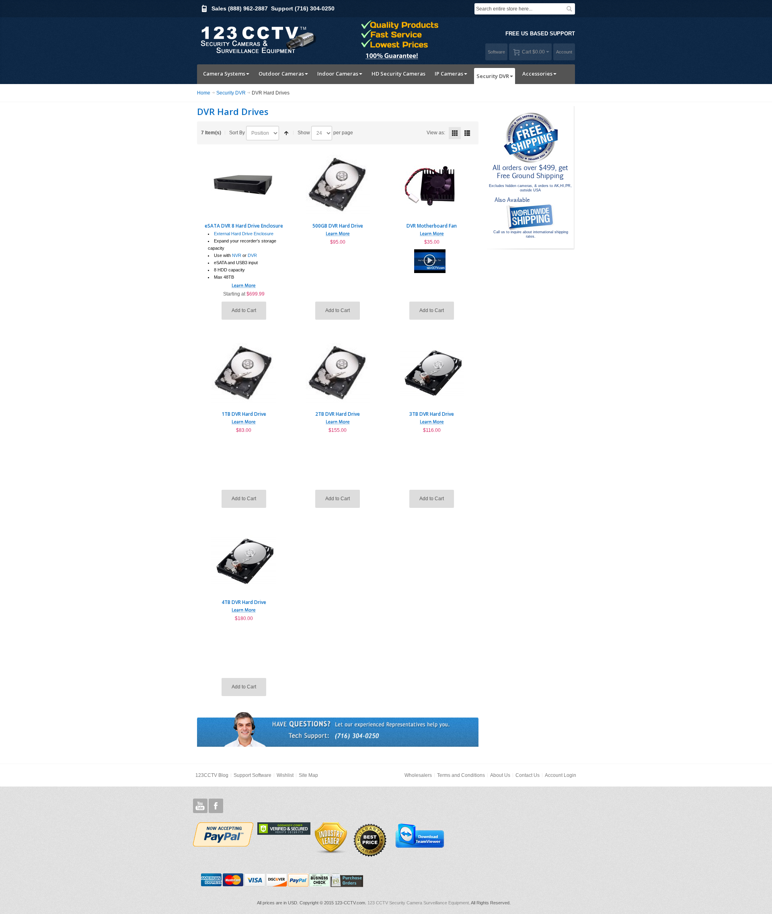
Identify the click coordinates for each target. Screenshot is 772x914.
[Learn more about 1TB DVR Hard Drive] (243, 420)
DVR (252, 255)
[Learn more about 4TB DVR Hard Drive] (243, 609)
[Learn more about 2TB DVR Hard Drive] (337, 420)
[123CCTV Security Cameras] (257, 39)
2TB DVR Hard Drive (337, 414)
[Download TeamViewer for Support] (419, 835)
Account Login (560, 775)
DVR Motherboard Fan (432, 225)
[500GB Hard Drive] (338, 184)
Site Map (308, 775)
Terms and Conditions (461, 775)
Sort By (237, 133)
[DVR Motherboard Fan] (432, 184)
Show (304, 133)
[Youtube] (200, 806)
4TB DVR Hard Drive (244, 602)
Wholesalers (418, 775)
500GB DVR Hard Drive (337, 225)
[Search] (569, 8)
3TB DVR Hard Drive (431, 414)
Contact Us (527, 775)
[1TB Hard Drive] (243, 373)
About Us (500, 775)
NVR (236, 255)
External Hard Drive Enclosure (243, 233)
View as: (436, 133)
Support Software (252, 775)
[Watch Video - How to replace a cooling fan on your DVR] (430, 253)
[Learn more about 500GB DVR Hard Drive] (337, 232)
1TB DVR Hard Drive (244, 414)
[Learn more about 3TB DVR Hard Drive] (432, 420)
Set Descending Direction (286, 133)
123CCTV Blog (211, 775)
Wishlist (285, 775)
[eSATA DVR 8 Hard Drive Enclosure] (243, 184)
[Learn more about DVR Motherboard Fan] (432, 232)
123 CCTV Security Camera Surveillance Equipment (418, 902)
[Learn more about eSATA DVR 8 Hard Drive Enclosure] (243, 284)
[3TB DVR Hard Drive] (432, 373)
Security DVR (231, 93)
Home (203, 93)
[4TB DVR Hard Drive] (243, 561)
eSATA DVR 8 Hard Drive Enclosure (244, 225)
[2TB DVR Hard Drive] (338, 373)
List (467, 133)
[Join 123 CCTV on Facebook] (216, 806)
